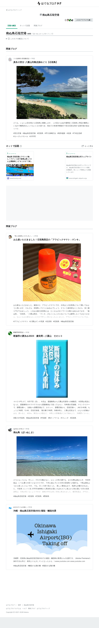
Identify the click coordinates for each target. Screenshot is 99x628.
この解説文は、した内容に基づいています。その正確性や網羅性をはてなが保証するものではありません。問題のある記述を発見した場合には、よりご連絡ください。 (17, 39)
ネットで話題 (25, 25)
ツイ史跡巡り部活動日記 (21, 58)
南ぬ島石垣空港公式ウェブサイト (79, 157)
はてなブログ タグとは (13, 608)
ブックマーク (11, 153)
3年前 (36, 236)
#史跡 (69, 133)
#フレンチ (65, 418)
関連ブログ (38, 25)
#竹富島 (38, 496)
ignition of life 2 (18, 429)
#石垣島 (40, 133)
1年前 (33, 58)
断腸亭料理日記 (18, 332)
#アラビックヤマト (20, 321)
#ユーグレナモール (20, 136)
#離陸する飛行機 (34, 566)
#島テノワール (53, 418)
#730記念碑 (77, 133)
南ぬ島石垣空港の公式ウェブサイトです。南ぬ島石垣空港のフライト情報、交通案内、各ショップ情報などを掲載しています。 (78, 168)
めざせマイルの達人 (19, 507)
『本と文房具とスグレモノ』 (22, 236)
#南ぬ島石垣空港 (29, 133)
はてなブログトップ (43, 608)
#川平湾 (32, 136)
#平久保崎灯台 (50, 133)
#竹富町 (43, 418)
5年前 (27, 429)
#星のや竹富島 (19, 418)
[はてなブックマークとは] (21, 146)
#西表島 (46, 496)
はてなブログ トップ (15, 10)
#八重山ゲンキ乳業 (36, 321)
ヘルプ (24, 608)
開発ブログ (31, 608)
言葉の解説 (11, 25)
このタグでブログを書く (84, 20)
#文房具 (49, 321)
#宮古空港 (17, 133)
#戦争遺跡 (61, 133)
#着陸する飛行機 (48, 566)
